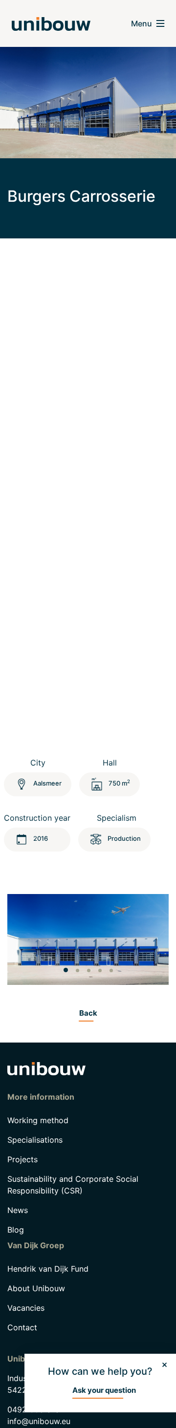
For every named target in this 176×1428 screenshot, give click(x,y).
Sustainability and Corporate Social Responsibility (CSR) (72, 1184)
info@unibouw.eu (38, 1421)
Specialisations (35, 1140)
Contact (22, 1327)
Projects (22, 1159)
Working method (37, 1120)
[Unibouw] (51, 24)
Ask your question (104, 1390)
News (17, 1210)
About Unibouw (36, 1288)
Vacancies (25, 1308)
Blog (15, 1230)
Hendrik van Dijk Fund (47, 1269)
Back (88, 1013)
